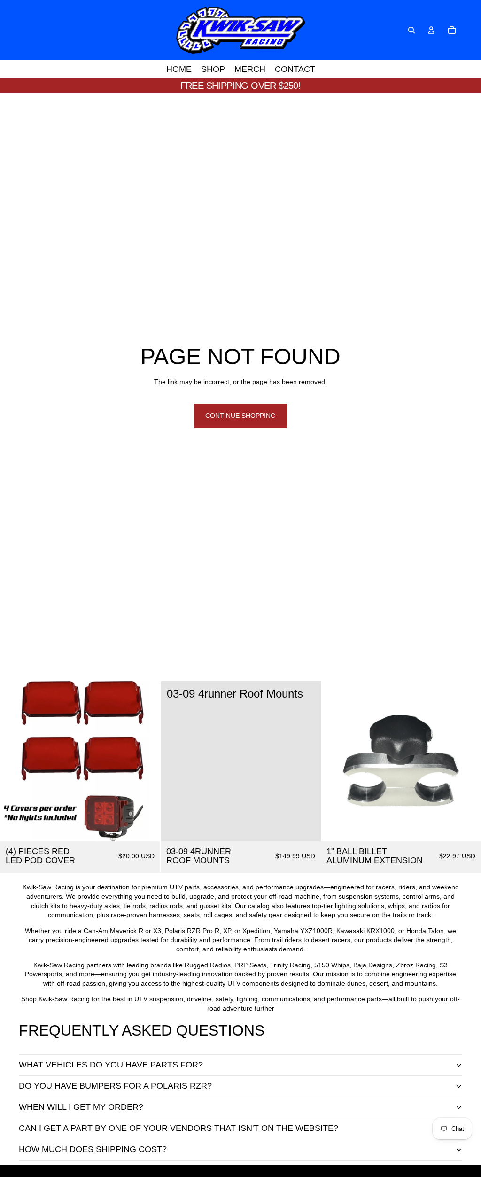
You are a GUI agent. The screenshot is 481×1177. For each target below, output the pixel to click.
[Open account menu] (431, 30)
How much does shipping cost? (93, 1149)
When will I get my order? (81, 1107)
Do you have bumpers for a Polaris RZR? (115, 1086)
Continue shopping (240, 415)
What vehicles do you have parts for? (111, 1064)
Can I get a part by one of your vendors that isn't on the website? (178, 1128)
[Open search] (411, 30)
